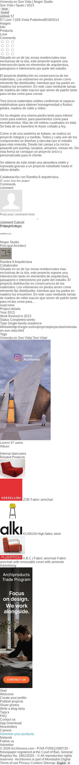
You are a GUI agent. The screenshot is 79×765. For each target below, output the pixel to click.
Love (3, 34)
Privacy (24, 763)
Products (6, 30)
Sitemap (49, 763)
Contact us (7, 719)
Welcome (7, 694)
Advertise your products (17, 734)
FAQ (3, 716)
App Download (10, 723)
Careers (6, 730)
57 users (17, 442)
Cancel (19, 222)
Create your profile (13, 697)
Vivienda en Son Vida (15, 337)
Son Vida (39, 337)
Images (5, 23)
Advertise (7, 745)
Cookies (37, 763)
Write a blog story (12, 708)
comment (6, 222)
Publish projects (11, 701)
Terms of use (9, 763)
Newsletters (8, 726)
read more (7, 305)
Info (2, 27)
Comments (8, 38)
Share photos (9, 705)
